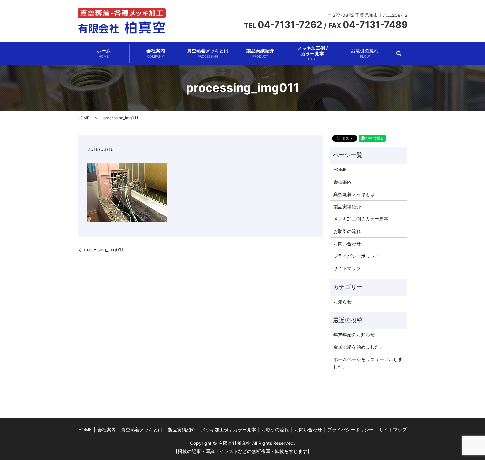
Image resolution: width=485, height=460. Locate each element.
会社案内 (155, 53)
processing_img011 (103, 249)
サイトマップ (347, 268)
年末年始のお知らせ (354, 334)
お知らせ (342, 301)
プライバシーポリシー (356, 256)
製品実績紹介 (260, 53)
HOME (83, 117)
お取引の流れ (364, 53)
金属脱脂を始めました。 (358, 347)
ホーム (104, 53)
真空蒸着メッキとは (208, 53)
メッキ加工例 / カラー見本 (360, 218)
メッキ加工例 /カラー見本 (312, 53)
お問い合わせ (347, 243)
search (399, 54)
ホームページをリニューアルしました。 (368, 362)
